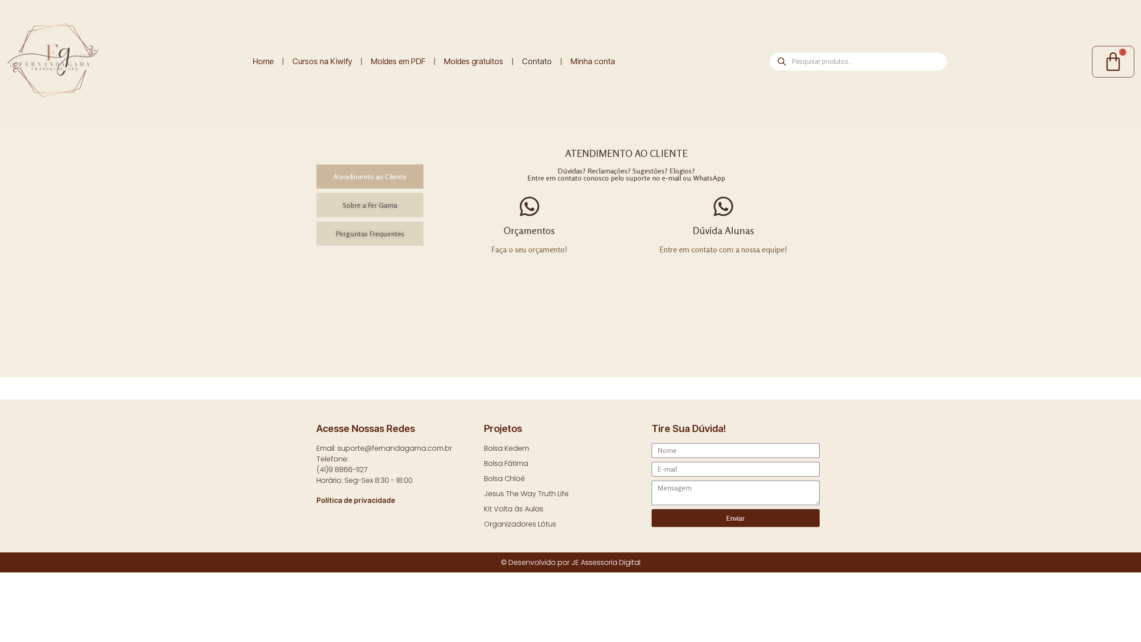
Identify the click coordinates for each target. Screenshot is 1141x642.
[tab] (369, 177)
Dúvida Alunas (723, 230)
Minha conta (592, 61)
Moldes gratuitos (473, 61)
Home (263, 61)
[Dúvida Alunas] (723, 206)
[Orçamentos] (529, 206)
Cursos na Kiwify (322, 61)
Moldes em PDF (398, 61)
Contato (537, 61)
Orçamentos (529, 230)
